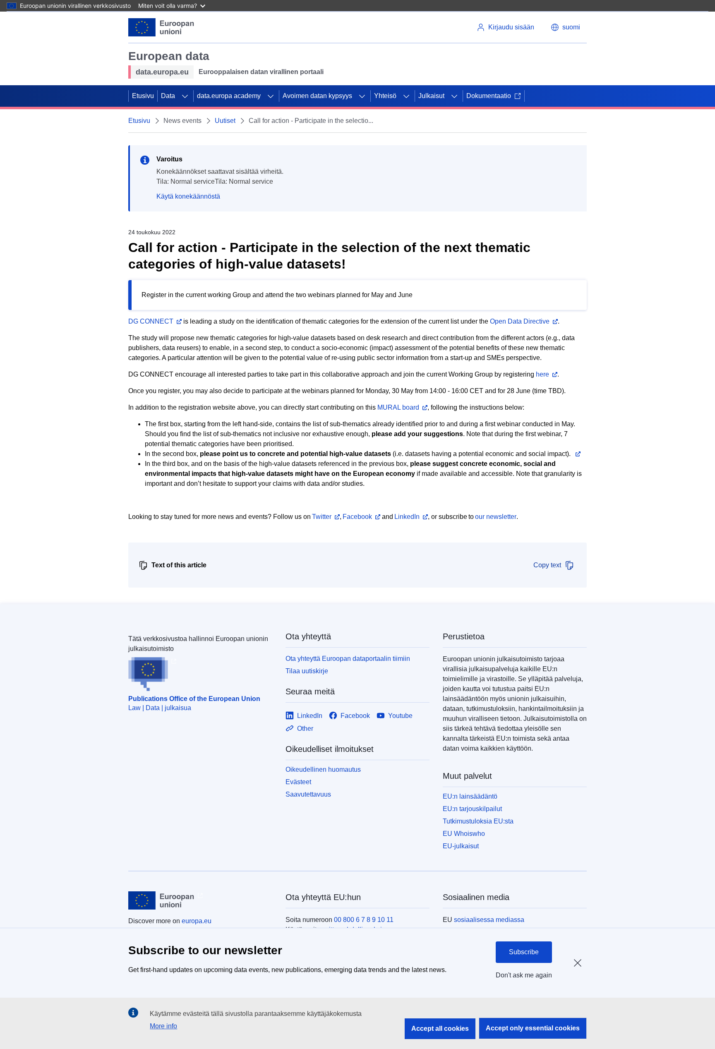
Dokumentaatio (488, 95)
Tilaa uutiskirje (307, 671)
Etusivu (143, 95)
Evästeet (298, 781)
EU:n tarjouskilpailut (472, 808)
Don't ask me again (524, 975)
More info (163, 1026)
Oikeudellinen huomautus (323, 769)
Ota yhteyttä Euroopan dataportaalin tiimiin (348, 658)
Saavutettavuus (308, 794)
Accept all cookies (440, 1028)
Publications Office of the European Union (194, 698)
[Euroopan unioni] (161, 27)
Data (168, 95)
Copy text (547, 565)
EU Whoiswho (464, 833)
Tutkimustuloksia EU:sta (478, 821)
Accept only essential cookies (533, 1028)
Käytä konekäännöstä (188, 196)
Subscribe (524, 951)
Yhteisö (385, 95)
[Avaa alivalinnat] (185, 96)
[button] (565, 27)
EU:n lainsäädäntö (470, 796)
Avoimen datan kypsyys (317, 95)
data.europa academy (229, 95)
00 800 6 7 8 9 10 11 (363, 919)
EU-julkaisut (461, 846)
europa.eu (196, 920)
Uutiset (225, 120)
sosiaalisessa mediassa (489, 919)
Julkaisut (431, 95)
